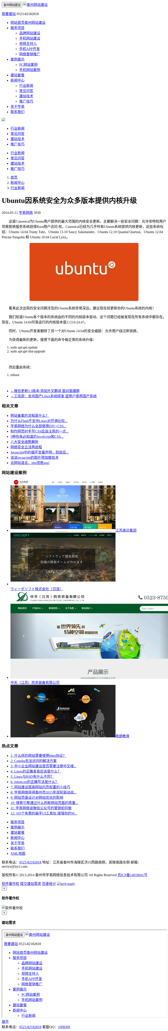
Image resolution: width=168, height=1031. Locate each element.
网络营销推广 (29, 54)
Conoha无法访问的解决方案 (33, 761)
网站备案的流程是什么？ (29, 415)
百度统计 (49, 884)
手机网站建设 (29, 38)
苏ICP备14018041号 (132, 875)
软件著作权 (10, 884)
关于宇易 (17, 106)
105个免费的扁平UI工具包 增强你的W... (43, 813)
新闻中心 (17, 183)
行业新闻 (26, 85)
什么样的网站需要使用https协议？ (38, 755)
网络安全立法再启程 (26, 447)
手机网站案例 (29, 70)
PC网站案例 (28, 64)
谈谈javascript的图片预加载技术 (34, 457)
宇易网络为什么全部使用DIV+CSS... (38, 426)
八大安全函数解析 (24, 442)
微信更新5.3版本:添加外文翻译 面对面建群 (45, 391)
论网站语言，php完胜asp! (29, 463)
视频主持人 (28, 43)
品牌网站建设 (29, 33)
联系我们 (17, 112)
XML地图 (17, 853)
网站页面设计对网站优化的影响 (36, 797)
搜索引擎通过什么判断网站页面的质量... (44, 803)
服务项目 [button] (17, 28)
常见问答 (26, 91)
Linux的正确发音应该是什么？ (35, 771)
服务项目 (17, 822)
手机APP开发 (29, 49)
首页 (14, 177)
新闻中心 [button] (17, 80)
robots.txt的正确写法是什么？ (34, 782)
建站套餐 (17, 75)
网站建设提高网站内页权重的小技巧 (40, 787)
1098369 (64, 1027)
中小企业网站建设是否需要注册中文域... (43, 766)
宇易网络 (26, 213)
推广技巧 (26, 101)
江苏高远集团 (126, 530)
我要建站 (9, 14)
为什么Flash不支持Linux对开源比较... (38, 421)
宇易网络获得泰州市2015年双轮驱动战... (43, 792)
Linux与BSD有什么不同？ (32, 776)
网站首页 (28, 22)
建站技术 (26, 96)
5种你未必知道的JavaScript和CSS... (36, 436)
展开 (5, 1022)
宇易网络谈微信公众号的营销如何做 (41, 808)
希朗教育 (123, 736)
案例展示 (17, 827)
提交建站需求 (30, 884)
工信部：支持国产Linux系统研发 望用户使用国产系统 (53, 396)
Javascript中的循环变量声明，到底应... (39, 452)
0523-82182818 (30, 862)
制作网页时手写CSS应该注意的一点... (39, 431)
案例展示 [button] (17, 59)
